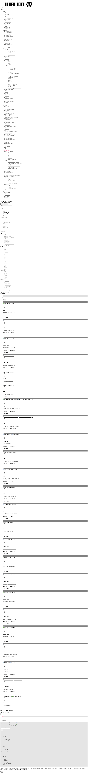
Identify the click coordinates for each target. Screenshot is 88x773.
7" (5, 258)
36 (7, 292)
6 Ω (6, 274)
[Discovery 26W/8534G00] (9, 575)
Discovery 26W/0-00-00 (9, 347)
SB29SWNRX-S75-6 (8, 689)
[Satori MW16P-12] (12, 434)
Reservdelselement (9, 244)
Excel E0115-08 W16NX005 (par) (11, 426)
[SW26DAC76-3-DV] (12, 696)
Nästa (4, 299)
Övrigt (2, 754)
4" (5, 249)
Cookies (4, 766)
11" (6, 265)
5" (5, 250)
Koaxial (7, 242)
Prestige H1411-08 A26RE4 (10, 496)
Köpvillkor (5, 759)
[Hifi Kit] (1, 723)
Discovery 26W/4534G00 (9, 636)
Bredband (7, 241)
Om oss (4, 756)
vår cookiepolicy (68, 768)
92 (9, 292)
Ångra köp (5, 760)
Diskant (7, 240)
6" (5, 256)
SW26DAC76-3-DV (7, 705)
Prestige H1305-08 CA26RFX (10, 461)
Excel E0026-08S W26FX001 (10, 654)
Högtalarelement (7, 213)
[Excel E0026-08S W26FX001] (9, 645)
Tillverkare (5, 197)
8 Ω (6, 275)
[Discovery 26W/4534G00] (9, 627)
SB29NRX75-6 (6, 671)
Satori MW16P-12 (7, 443)
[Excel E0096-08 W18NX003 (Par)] (18, 399)
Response (7, 283)
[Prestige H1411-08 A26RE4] (9, 487)
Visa (1, 292)
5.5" (6, 254)
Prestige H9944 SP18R (9, 312)
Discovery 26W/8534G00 (9, 584)
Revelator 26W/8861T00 (9, 549)
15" (6, 269)
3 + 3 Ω (6, 271)
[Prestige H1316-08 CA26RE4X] (10, 469)
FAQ (4, 764)
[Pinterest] (9, 724)
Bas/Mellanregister (9, 237)
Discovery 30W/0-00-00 (9, 365)
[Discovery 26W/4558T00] (9, 592)
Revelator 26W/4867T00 (9, 619)
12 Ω (6, 277)
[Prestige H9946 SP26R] (8, 321)
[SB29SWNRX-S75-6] (12, 680)
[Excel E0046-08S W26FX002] (9, 504)
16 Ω (6, 278)
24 (5, 292)
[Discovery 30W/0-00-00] (8, 356)
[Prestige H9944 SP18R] (8, 303)
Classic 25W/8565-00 (8, 531)
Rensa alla (2, 231)
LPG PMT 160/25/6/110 (9, 394)
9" (5, 261)
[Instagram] (16, 722)
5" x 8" (6, 252)
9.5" (6, 262)
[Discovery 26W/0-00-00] (8, 338)
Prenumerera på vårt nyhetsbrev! (8, 725)
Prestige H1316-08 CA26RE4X (11, 479)
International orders (7, 763)
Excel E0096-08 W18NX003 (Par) (11, 408)
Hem (4, 211)
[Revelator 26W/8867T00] (9, 557)
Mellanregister (8, 238)
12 (3, 292)
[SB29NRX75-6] (10, 662)
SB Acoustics (8, 285)
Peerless (7, 281)
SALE (4, 302)
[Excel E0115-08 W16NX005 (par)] (18, 417)
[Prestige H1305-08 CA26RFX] (9, 452)
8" (5, 260)
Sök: (1, 205)
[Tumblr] (16, 724)
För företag (5, 762)
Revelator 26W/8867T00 (9, 566)
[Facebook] (9, 722)
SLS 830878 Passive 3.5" (9, 381)
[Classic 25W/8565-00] (8, 522)
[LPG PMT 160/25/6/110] (8, 385)
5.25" (6, 253)
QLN (6, 282)
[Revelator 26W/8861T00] (9, 539)
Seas (6, 287)
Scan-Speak (7, 286)
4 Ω (6, 273)
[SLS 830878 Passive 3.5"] (8, 372)
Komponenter (6, 212)
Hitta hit (5, 758)
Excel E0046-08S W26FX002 (10, 514)
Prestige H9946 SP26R (9, 330)
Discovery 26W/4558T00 (9, 601)
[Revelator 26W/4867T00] (9, 610)
